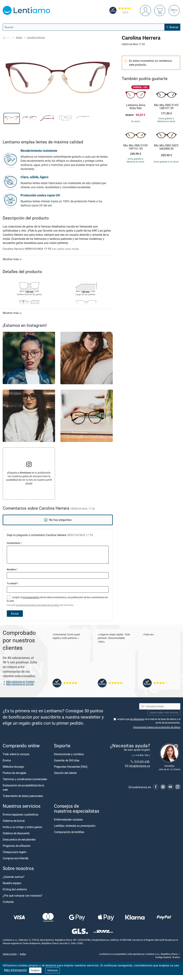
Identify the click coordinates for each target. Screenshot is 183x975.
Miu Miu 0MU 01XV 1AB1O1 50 (166, 107)
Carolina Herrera (36, 37)
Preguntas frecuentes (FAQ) (71, 766)
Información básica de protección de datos (156, 727)
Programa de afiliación (17, 846)
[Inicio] (4, 37)
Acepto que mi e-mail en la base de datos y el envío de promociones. (148, 720)
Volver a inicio (10, 953)
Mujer (19, 37)
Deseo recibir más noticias (164, 712)
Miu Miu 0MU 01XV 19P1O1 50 (135, 147)
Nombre (12, 569)
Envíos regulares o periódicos (21, 814)
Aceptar (35, 970)
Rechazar (52, 970)
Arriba (23, 953)
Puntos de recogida (14, 773)
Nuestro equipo (12, 883)
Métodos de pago (13, 766)
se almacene (137, 719)
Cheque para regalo (14, 852)
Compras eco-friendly (16, 858)
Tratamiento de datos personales (23, 796)
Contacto (8, 902)
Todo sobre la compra (16, 754)
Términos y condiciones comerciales (25, 779)
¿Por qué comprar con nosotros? (22, 896)
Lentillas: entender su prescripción (74, 826)
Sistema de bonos (14, 820)
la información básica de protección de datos (38, 605)
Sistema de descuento (16, 833)
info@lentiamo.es (139, 765)
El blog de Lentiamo (15, 889)
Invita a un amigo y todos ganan (22, 827)
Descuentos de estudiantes (19, 839)
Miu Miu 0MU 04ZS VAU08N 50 (166, 147)
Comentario (14, 543)
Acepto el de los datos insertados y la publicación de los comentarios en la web (57, 601)
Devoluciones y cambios (69, 754)
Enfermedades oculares (68, 819)
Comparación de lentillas (69, 832)
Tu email (12, 583)
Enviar (15, 614)
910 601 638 (142, 761)
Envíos (7, 760)
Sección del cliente (65, 773)
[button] (12, 118)
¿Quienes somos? (13, 877)
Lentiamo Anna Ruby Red (135, 107)
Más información (15, 970)
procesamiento (31, 597)
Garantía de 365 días (66, 760)
